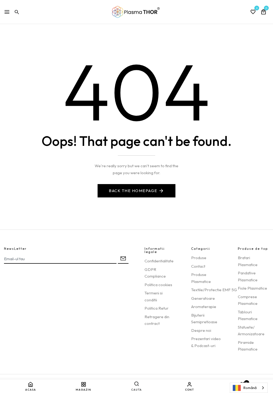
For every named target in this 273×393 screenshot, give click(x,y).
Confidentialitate (159, 260)
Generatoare (203, 298)
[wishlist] (253, 12)
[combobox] (249, 388)
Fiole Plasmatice (252, 288)
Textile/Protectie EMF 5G (214, 289)
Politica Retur (156, 308)
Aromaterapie (203, 306)
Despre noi (201, 330)
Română (250, 388)
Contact (198, 266)
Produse (198, 257)
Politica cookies (158, 284)
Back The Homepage (133, 190)
